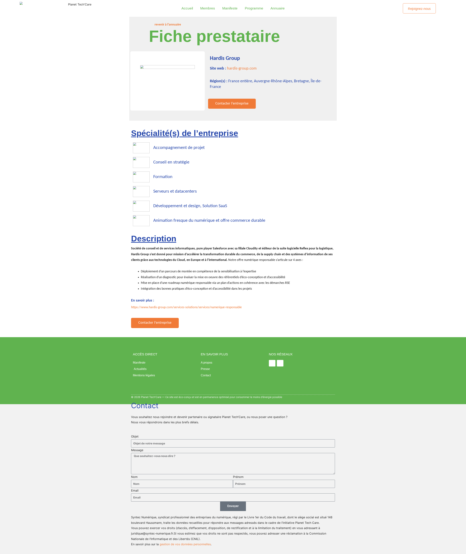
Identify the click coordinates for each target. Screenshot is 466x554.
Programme (254, 8)
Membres (207, 8)
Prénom (238, 477)
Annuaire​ (277, 8)
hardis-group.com (242, 68)
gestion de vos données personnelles (185, 544)
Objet (135, 436)
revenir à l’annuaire (168, 24)
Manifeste (230, 8)
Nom (134, 477)
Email (135, 490)
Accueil (187, 8)
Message (137, 450)
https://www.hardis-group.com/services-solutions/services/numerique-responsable (186, 307)
